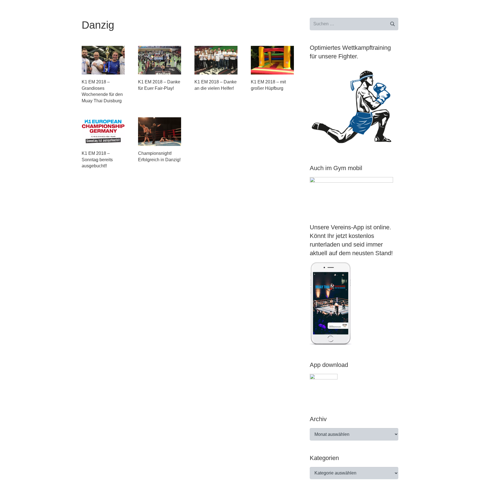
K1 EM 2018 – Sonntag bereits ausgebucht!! (97, 159)
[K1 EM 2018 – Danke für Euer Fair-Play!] (159, 60)
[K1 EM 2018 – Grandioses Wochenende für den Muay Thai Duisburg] (103, 60)
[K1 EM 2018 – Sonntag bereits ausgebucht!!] (103, 131)
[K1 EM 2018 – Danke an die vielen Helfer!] (216, 60)
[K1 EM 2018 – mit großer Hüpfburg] (272, 60)
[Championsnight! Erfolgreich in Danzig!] (159, 131)
